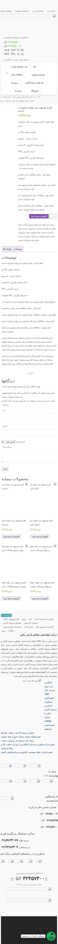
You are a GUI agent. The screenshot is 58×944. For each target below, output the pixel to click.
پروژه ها (14, 83)
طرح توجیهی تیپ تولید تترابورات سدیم (34, 236)
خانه (34, 66)
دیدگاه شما (7, 447)
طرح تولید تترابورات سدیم (28, 240)
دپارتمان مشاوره (22, 11)
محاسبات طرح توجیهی (12, 627)
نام (3, 410)
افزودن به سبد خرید (39, 216)
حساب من (51, 11)
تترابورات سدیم (29, 228)
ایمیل (4, 426)
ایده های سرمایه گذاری (34, 83)
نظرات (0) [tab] (7, 249)
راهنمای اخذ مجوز (31, 623)
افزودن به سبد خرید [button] (40, 536)
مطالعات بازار (16, 75)
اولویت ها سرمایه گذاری (43, 619)
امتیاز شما (20, 442)
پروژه (24, 619)
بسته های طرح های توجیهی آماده (24, 97)
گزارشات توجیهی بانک (44, 627)
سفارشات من (38, 11)
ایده (30, 619)
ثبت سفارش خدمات (19, 66)
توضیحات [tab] (18, 249)
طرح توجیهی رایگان (11, 619)
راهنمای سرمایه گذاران (12, 623)
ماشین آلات (28, 627)
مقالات (11, 631)
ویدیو (4, 631)
